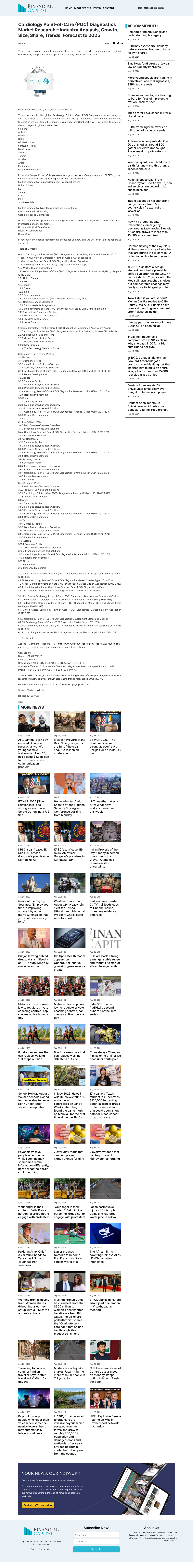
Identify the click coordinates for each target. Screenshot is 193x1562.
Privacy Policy (45, 1549)
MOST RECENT (82, 8)
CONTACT (108, 8)
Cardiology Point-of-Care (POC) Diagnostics (77, 115)
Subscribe (96, 1549)
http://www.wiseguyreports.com (72, 684)
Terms (33, 1549)
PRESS (97, 8)
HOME (68, 8)
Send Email (31, 659)
